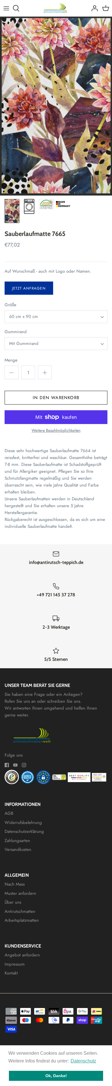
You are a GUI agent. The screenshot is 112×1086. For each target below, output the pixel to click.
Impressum (15, 964)
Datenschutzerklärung (24, 831)
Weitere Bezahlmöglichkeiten (56, 430)
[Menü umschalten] (6, 8)
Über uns (13, 902)
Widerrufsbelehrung (23, 822)
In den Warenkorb (56, 397)
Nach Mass (15, 884)
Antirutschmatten (20, 911)
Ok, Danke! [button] (56, 1075)
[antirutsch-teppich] (56, 8)
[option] (56, 106)
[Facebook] (7, 765)
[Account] (93, 8)
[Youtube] (15, 765)
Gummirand (16, 332)
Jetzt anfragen (29, 288)
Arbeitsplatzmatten (22, 920)
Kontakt (11, 973)
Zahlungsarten (17, 840)
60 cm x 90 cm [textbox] (23, 317)
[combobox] (56, 316)
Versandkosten (18, 849)
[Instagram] (24, 765)
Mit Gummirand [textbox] (23, 344)
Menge (11, 360)
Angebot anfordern (22, 955)
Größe (10, 305)
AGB (9, 813)
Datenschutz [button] (83, 1060)
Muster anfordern (20, 893)
